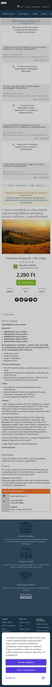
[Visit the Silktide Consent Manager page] (43, 678)
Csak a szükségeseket (26, 670)
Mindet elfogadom (26, 662)
